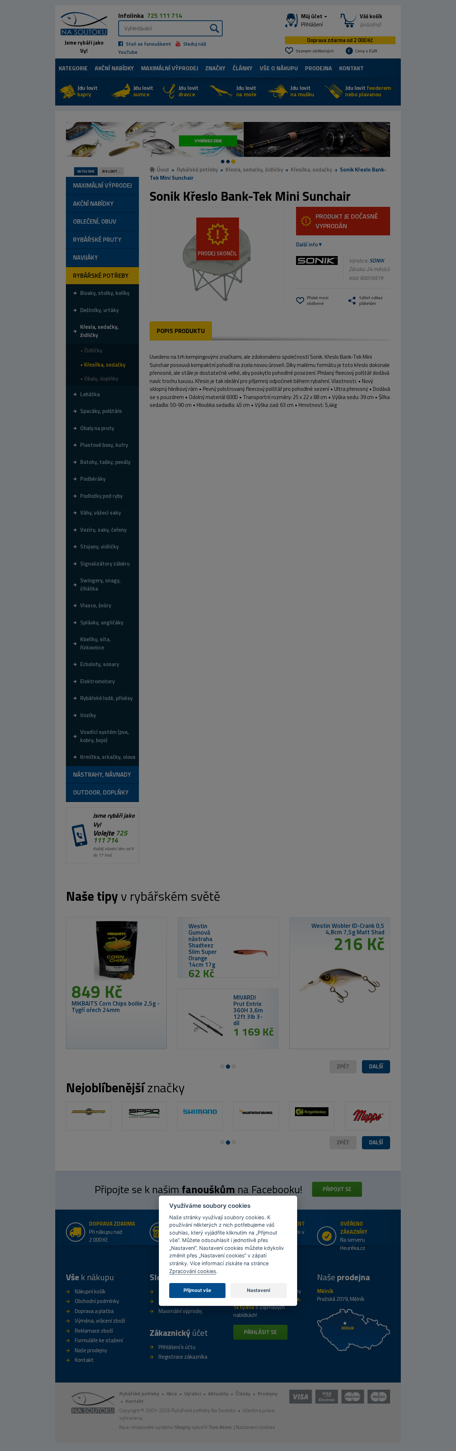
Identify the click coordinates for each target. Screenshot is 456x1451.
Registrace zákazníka (183, 1357)
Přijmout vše (197, 1290)
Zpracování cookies (192, 1271)
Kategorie (73, 68)
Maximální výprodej (180, 1311)
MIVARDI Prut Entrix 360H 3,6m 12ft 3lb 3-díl (248, 1010)
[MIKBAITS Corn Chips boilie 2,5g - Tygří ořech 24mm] (116, 953)
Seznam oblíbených (315, 50)
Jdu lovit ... (111, 171)
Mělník (325, 1291)
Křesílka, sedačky (311, 169)
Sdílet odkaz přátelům (371, 300)
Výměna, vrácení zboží (100, 1321)
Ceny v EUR (366, 50)
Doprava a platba (94, 1311)
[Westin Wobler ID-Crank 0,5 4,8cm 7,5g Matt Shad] (339, 982)
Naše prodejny (91, 1350)
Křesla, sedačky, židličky (254, 169)
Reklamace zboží (94, 1331)
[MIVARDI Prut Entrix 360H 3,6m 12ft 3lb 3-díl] (205, 1024)
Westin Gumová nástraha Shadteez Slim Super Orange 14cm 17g (202, 945)
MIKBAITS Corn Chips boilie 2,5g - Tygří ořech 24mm (116, 1007)
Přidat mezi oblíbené (317, 300)
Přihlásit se (260, 1332)
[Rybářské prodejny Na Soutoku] (353, 1329)
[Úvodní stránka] (81, 23)
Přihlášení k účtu (177, 1347)
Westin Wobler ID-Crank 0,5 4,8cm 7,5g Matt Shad (347, 929)
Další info (307, 244)
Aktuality (218, 1393)
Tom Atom (220, 1427)
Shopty (183, 1427)
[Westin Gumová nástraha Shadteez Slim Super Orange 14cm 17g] (250, 953)
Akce (171, 1393)
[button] (376, 1066)
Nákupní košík (90, 1291)
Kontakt (351, 68)
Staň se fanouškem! (148, 43)
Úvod (163, 169)
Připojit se (337, 1189)
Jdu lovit (87, 91)
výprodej (169, 68)
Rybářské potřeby (197, 169)
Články (243, 68)
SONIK (376, 260)
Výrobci (192, 1393)
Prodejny (268, 1393)
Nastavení (258, 1290)
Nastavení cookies (255, 1427)
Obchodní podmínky (97, 1301)
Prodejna (318, 68)
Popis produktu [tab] (181, 331)
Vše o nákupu (279, 68)
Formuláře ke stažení (99, 1340)
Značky (215, 68)
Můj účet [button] (312, 20)
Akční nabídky (114, 68)
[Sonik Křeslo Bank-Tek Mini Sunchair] (217, 258)
